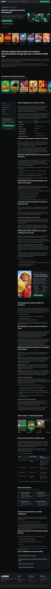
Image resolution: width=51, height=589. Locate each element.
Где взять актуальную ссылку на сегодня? (27, 555)
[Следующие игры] (49, 78)
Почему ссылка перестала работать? (26, 567)
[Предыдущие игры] (46, 78)
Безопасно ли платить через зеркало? (26, 563)
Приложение (14, 1)
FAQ (26, 1)
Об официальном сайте (44, 577)
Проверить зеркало (5, 27)
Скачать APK (31, 577)
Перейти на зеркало (6, 20)
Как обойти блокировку (8, 23)
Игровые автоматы (5, 105)
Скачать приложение (8, 128)
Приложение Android (5, 107)
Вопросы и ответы (5, 113)
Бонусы (22, 1)
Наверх (41, 581)
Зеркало (9, 1)
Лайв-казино (4, 109)
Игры (19, 1)
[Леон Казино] (3, 1)
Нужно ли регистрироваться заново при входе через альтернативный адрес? (33, 560)
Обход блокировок (43, 579)
